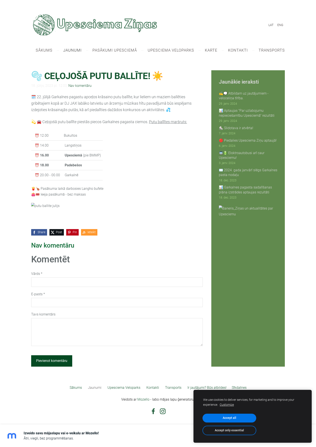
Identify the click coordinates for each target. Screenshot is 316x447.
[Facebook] (153, 411)
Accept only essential (229, 430)
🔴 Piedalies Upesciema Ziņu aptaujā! (248, 140)
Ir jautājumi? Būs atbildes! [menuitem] (207, 388)
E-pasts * (38, 294)
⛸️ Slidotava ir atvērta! (236, 128)
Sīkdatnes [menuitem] (239, 388)
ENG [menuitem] (280, 25)
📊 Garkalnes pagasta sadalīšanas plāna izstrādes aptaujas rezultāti (245, 189)
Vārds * (36, 274)
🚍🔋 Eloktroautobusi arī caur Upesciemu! (241, 155)
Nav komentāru (80, 86)
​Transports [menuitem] (272, 50)
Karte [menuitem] (211, 50)
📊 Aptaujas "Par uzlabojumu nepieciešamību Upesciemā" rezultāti (247, 113)
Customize (227, 405)
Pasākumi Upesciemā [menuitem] (114, 50)
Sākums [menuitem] (44, 50)
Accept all (229, 418)
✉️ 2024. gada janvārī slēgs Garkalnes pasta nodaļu (248, 172)
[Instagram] (162, 411)
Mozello (143, 399)
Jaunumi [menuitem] (72, 50)
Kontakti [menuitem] (238, 50)
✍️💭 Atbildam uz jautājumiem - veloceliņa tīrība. (243, 95)
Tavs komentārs (43, 314)
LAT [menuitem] (270, 25)
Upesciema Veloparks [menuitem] (171, 50)
